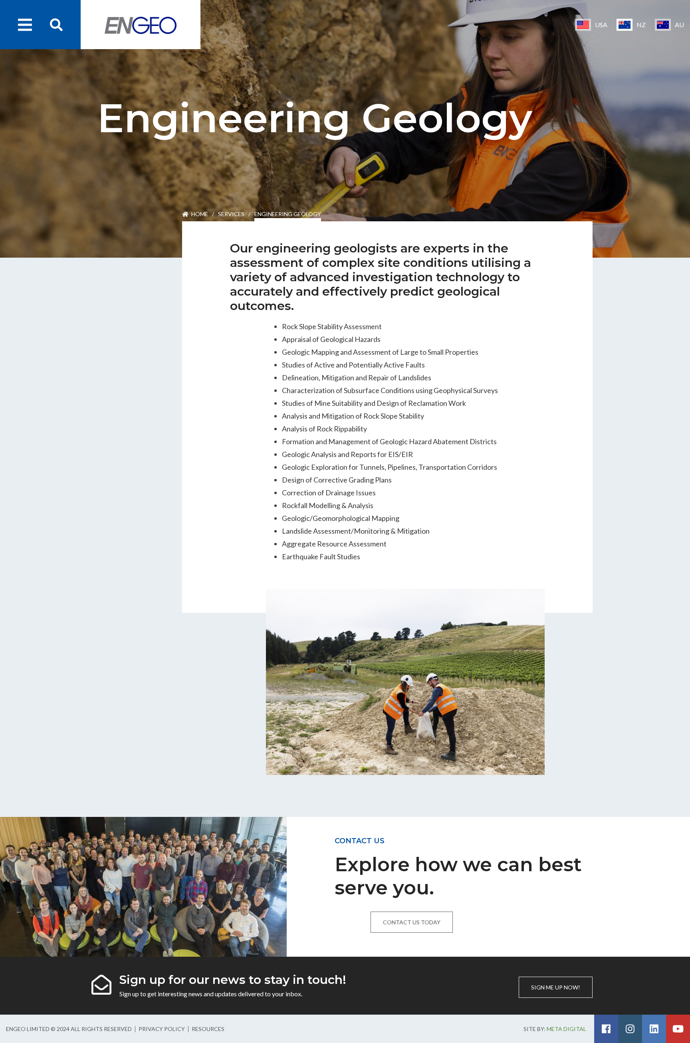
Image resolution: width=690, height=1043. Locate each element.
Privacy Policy (162, 1028)
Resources (208, 1028)
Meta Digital (566, 1028)
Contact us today (411, 922)
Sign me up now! (555, 987)
